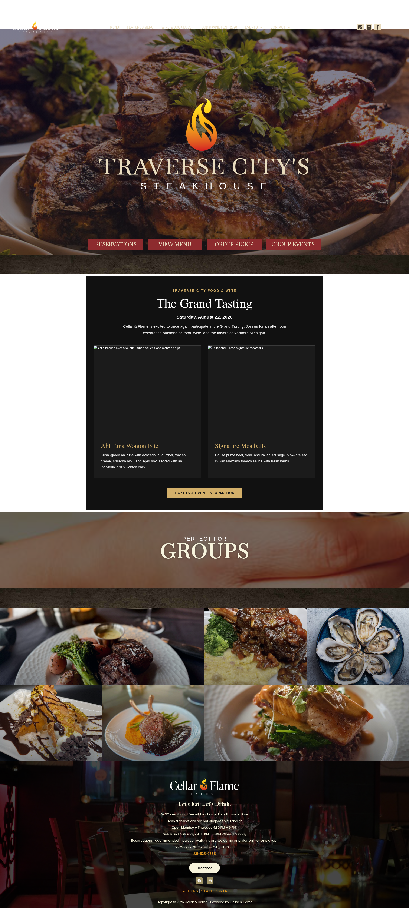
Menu (114, 27)
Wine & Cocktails (176, 27)
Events (251, 27)
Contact (278, 27)
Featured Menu (140, 27)
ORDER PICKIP (234, 244)
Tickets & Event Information (204, 493)
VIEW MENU (174, 244)
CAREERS (188, 891)
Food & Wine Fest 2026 (218, 27)
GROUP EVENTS (293, 244)
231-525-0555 (204, 853)
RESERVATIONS (116, 244)
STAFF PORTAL (215, 891)
